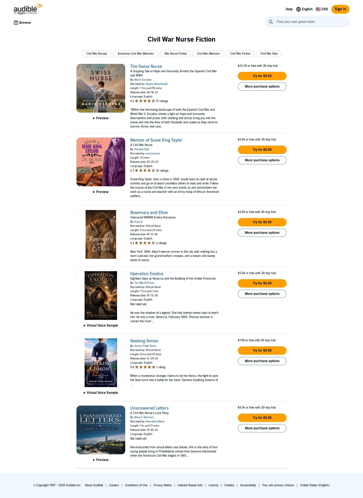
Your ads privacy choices (278, 485)
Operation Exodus (146, 273)
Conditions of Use (136, 485)
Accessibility (248, 485)
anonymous (153, 153)
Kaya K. (138, 221)
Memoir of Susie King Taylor (156, 140)
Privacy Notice (163, 485)
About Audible (94, 485)
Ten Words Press (144, 283)
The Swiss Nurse (146, 66)
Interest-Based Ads (190, 485)
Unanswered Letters (149, 408)
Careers (114, 485)
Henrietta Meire (155, 421)
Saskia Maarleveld (156, 84)
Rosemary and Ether (149, 212)
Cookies (229, 485)
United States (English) (315, 485)
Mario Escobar (143, 79)
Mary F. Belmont (144, 417)
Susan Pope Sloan (145, 346)
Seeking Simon (144, 341)
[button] (96, 54)
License (213, 485)
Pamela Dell (141, 149)
